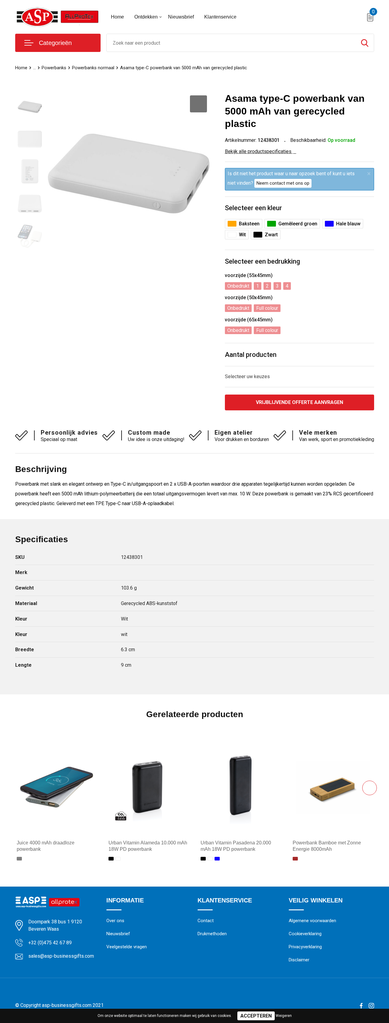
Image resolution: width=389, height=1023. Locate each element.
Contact (206, 920)
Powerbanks (54, 67)
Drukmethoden (212, 933)
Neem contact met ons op (282, 183)
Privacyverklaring (305, 946)
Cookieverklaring (305, 933)
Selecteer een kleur (253, 208)
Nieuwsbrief (181, 16)
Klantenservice (220, 16)
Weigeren (284, 1016)
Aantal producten (251, 354)
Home (117, 16)
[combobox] (231, 43)
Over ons (115, 920)
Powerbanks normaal (93, 67)
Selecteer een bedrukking (262, 261)
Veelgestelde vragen (126, 946)
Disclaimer (299, 960)
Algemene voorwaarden (312, 920)
